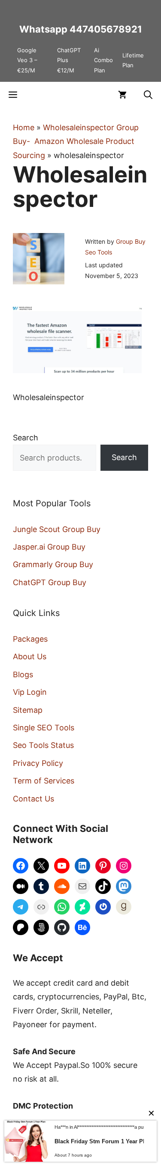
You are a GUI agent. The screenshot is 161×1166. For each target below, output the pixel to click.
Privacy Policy (38, 763)
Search (25, 437)
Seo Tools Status (43, 745)
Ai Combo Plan (103, 60)
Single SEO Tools (43, 727)
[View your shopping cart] (122, 95)
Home (23, 127)
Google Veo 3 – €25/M (27, 60)
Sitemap (28, 710)
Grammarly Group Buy (53, 564)
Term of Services (43, 780)
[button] (148, 95)
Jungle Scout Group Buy (56, 529)
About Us (29, 656)
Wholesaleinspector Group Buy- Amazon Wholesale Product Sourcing (76, 141)
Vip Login (30, 692)
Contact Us (33, 798)
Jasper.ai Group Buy (49, 546)
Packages (30, 638)
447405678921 (106, 29)
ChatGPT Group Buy (49, 582)
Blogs (23, 674)
